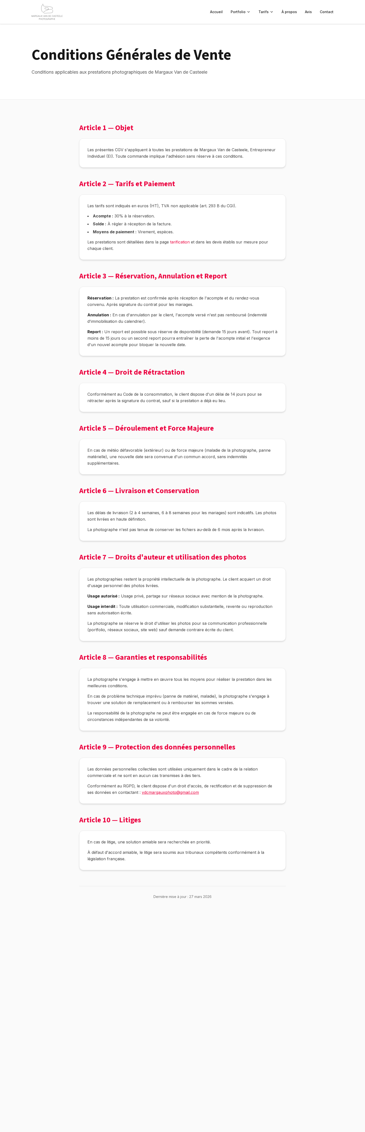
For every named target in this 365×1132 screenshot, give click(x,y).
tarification (180, 241)
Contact (326, 12)
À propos (289, 12)
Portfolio (238, 12)
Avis (308, 12)
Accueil (216, 12)
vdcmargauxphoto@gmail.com (170, 792)
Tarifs (263, 12)
